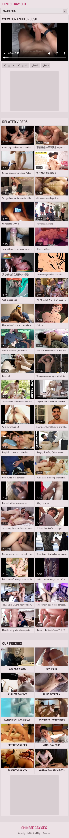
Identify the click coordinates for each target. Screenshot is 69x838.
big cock (10, 65)
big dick (24, 65)
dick (47, 65)
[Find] (65, 11)
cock (36, 65)
